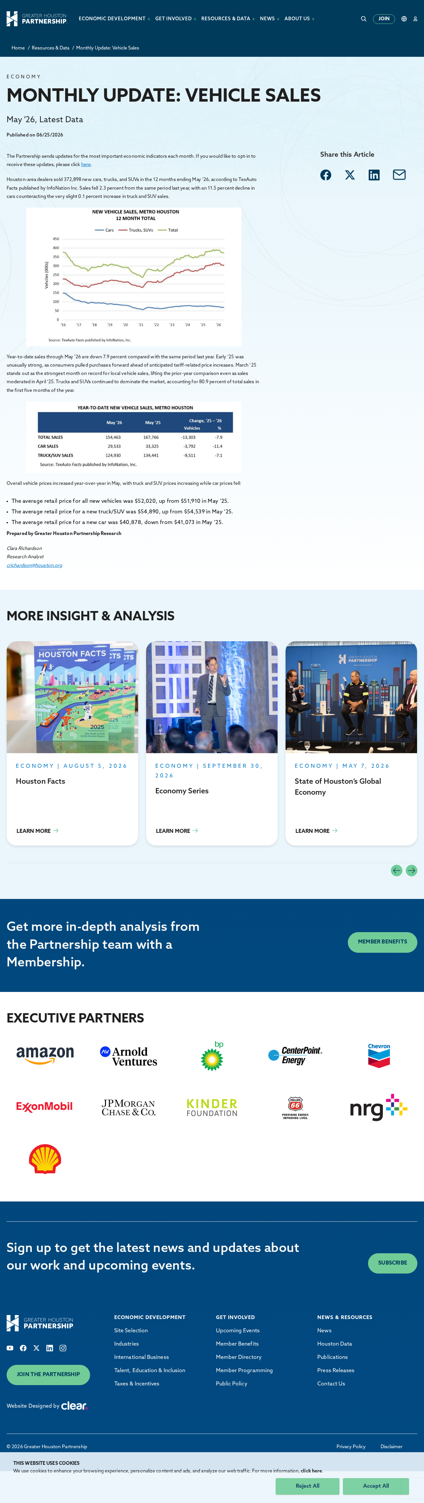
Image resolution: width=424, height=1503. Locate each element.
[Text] (10, 1348)
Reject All (307, 1486)
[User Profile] (415, 19)
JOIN (384, 19)
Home (18, 48)
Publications (332, 1357)
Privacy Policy (351, 1447)
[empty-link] (325, 175)
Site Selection (131, 1331)
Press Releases (335, 1370)
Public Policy (231, 1384)
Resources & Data (50, 48)
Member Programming (244, 1370)
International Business (141, 1357)
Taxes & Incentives (136, 1384)
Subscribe (392, 1263)
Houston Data (334, 1344)
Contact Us (331, 1384)
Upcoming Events (238, 1331)
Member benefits (382, 942)
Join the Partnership (48, 1374)
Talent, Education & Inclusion (149, 1370)
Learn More (72, 743)
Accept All (376, 1486)
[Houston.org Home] (37, 19)
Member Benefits (237, 1344)
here (86, 164)
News (324, 1331)
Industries (126, 1344)
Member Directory (239, 1357)
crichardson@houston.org (34, 565)
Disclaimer (391, 1447)
